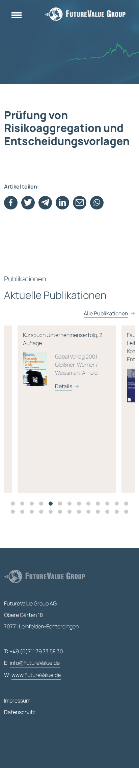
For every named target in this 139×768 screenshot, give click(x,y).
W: (32, 675)
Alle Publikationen (106, 313)
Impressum (17, 700)
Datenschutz (19, 712)
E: (32, 662)
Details (24, 386)
